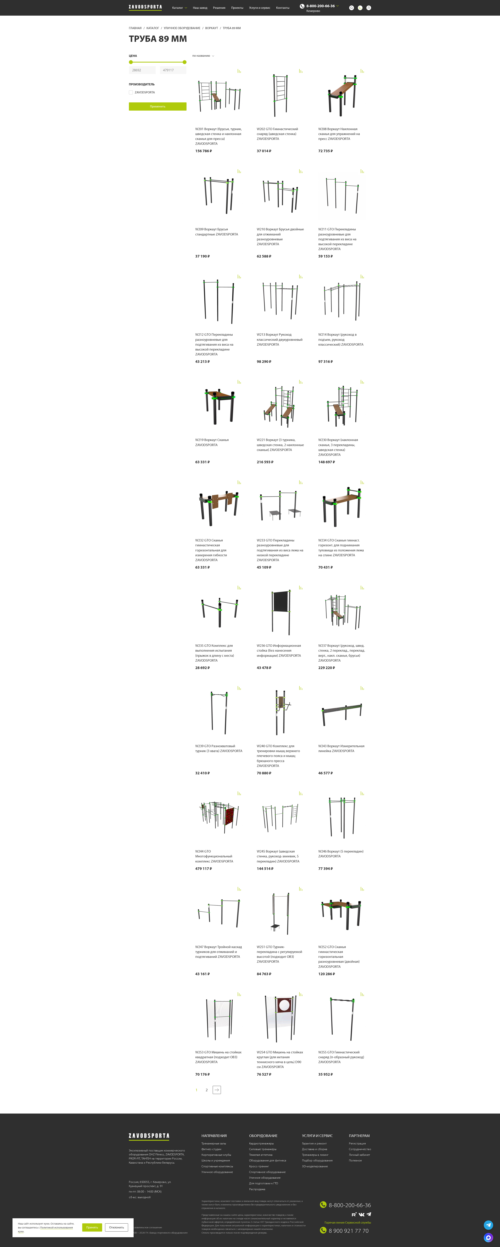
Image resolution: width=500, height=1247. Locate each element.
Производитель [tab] (142, 84)
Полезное (355, 1160)
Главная (135, 28)
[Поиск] (351, 7)
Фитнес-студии (211, 1149)
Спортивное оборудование (267, 1172)
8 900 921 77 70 (349, 1230)
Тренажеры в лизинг (315, 1154)
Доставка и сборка (314, 1149)
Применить (157, 106)
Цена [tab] (133, 56)
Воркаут (212, 28)
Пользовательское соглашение (145, 1227)
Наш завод (200, 8)
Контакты (282, 8)
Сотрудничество (360, 1149)
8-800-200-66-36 (320, 5)
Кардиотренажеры (261, 1143)
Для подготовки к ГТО (263, 1183)
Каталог (177, 8)
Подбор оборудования (317, 1160)
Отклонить (116, 1227)
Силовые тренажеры (262, 1149)
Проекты (237, 8)
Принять (92, 1227)
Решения (219, 8)
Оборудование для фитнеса (267, 1160)
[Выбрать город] (337, 5)
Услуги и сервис (259, 8)
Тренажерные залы (214, 1143)
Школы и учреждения (216, 1160)
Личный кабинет (359, 1154)
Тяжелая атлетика (260, 1154)
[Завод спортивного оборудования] (145, 8)
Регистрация (357, 1143)
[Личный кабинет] (368, 7)
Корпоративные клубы (216, 1154)
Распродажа (257, 1189)
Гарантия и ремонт (314, 1143)
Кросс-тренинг (259, 1166)
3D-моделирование (315, 1166)
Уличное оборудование (182, 28)
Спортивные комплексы (217, 1166)
